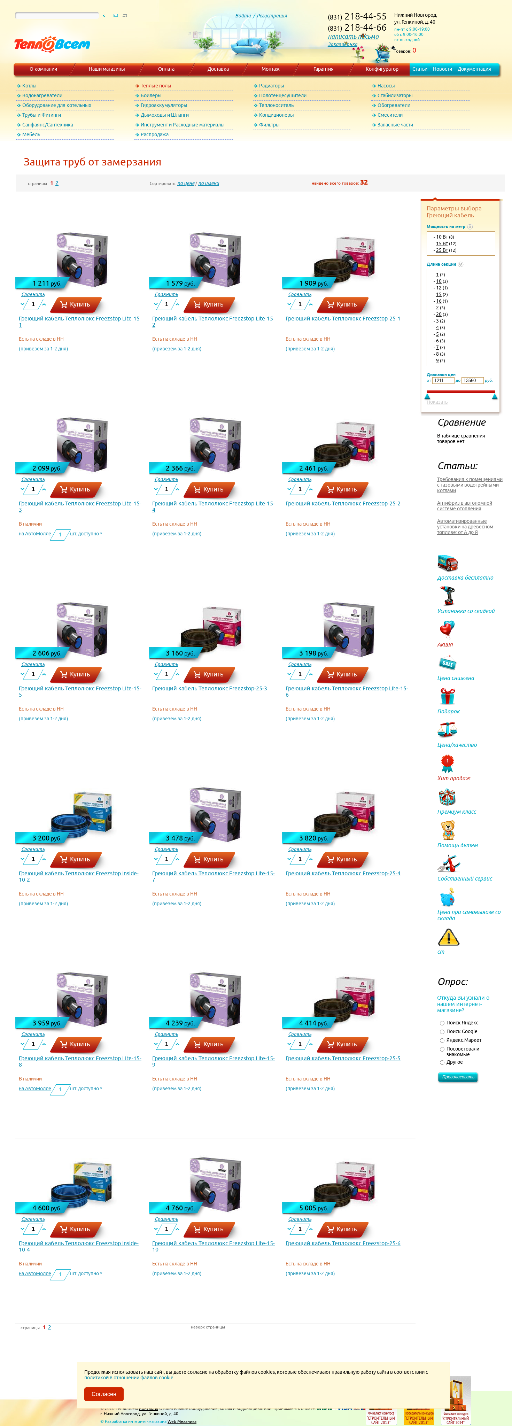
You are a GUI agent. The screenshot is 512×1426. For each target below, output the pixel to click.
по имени (208, 183)
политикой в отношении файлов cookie (128, 1377)
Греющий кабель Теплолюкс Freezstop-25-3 (209, 688)
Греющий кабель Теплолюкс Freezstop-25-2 (343, 503)
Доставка (218, 69)
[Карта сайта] (125, 17)
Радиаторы (271, 85)
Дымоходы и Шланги (165, 115)
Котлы (29, 85)
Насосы (386, 85)
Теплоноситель (276, 105)
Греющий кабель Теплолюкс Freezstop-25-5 (343, 1058)
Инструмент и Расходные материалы (183, 124)
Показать (437, 402)
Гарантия (323, 69)
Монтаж (271, 69)
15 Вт (442, 243)
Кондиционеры (276, 115)
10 (439, 281)
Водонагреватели (42, 95)
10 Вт (442, 237)
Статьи (419, 69)
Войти (243, 15)
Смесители (390, 115)
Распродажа (155, 134)
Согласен (104, 1394)
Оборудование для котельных (56, 105)
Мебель (31, 134)
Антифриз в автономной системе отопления (464, 505)
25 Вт (442, 250)
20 (439, 314)
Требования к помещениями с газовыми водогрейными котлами (470, 484)
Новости (442, 69)
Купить (80, 304)
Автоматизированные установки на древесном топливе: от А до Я (465, 526)
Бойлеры (151, 95)
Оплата (166, 69)
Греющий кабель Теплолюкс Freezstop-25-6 (343, 1243)
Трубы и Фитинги (41, 115)
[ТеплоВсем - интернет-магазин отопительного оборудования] (49, 60)
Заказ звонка (342, 44)
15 (439, 294)
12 (439, 287)
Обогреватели (394, 105)
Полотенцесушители (283, 95)
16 (439, 301)
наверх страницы (208, 1327)
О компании (43, 69)
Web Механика (182, 1421)
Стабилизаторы (395, 95)
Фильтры (269, 124)
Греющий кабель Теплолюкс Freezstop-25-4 (343, 873)
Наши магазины (107, 69)
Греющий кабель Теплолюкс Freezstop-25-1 (343, 318)
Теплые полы (156, 85)
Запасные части (395, 124)
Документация (474, 69)
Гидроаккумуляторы (164, 105)
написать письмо (353, 36)
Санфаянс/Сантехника (47, 124)
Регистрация (272, 15)
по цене (185, 183)
